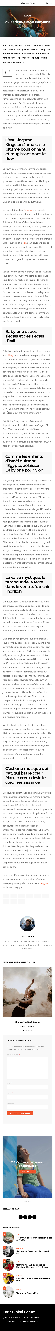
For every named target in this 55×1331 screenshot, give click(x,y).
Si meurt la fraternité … (27, 1293)
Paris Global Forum (28, 3)
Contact (11, 1321)
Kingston (28, 209)
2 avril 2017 (20, 27)
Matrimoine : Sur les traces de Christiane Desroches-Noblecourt (32, 1266)
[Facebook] (21, 1217)
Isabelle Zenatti (27, 1026)
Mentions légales (29, 1321)
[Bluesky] (34, 1217)
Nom (9, 1083)
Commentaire (12, 1055)
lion (25, 242)
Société (19, 1290)
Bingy (11, 355)
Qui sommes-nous (11, 1318)
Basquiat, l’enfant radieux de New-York (33, 1279)
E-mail (10, 1093)
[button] (51, 3)
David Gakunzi (33, 27)
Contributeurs (32, 1318)
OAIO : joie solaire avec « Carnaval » (27, 1164)
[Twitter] (30, 1217)
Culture (27, 16)
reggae (44, 883)
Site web (10, 1103)
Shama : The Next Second (27, 1022)
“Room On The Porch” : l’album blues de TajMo (34, 1239)
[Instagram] (25, 1217)
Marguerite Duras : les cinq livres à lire (32, 1252)
